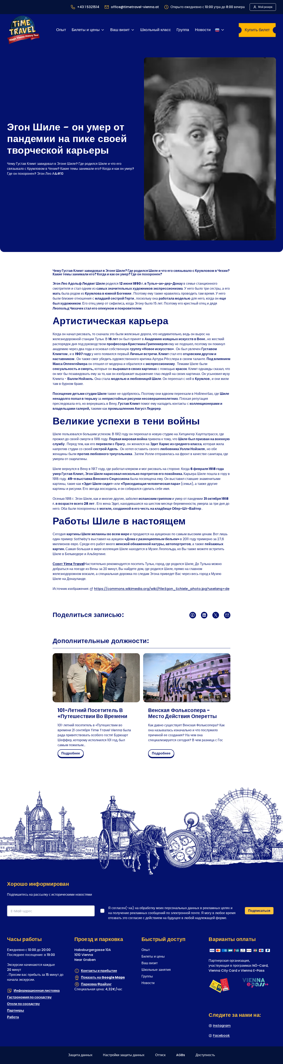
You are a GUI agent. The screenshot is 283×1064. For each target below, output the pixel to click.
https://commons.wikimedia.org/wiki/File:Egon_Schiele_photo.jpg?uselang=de (161, 588)
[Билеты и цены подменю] (103, 30)
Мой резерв (265, 7)
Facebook (221, 1035)
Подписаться (259, 910)
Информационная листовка (37, 990)
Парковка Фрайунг (96, 984)
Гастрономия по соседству (29, 997)
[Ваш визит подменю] (133, 30)
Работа (13, 1017)
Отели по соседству (23, 1003)
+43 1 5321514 (88, 7)
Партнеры (15, 1010)
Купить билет (257, 30)
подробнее (71, 754)
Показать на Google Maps (103, 977)
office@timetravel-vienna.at (135, 7)
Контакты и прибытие (99, 970)
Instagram (222, 1025)
